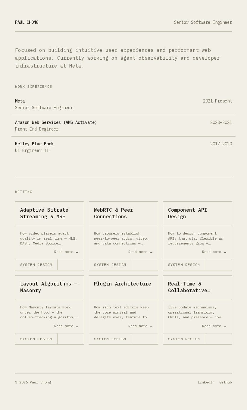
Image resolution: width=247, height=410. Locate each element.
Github (225, 382)
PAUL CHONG (26, 22)
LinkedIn (206, 382)
